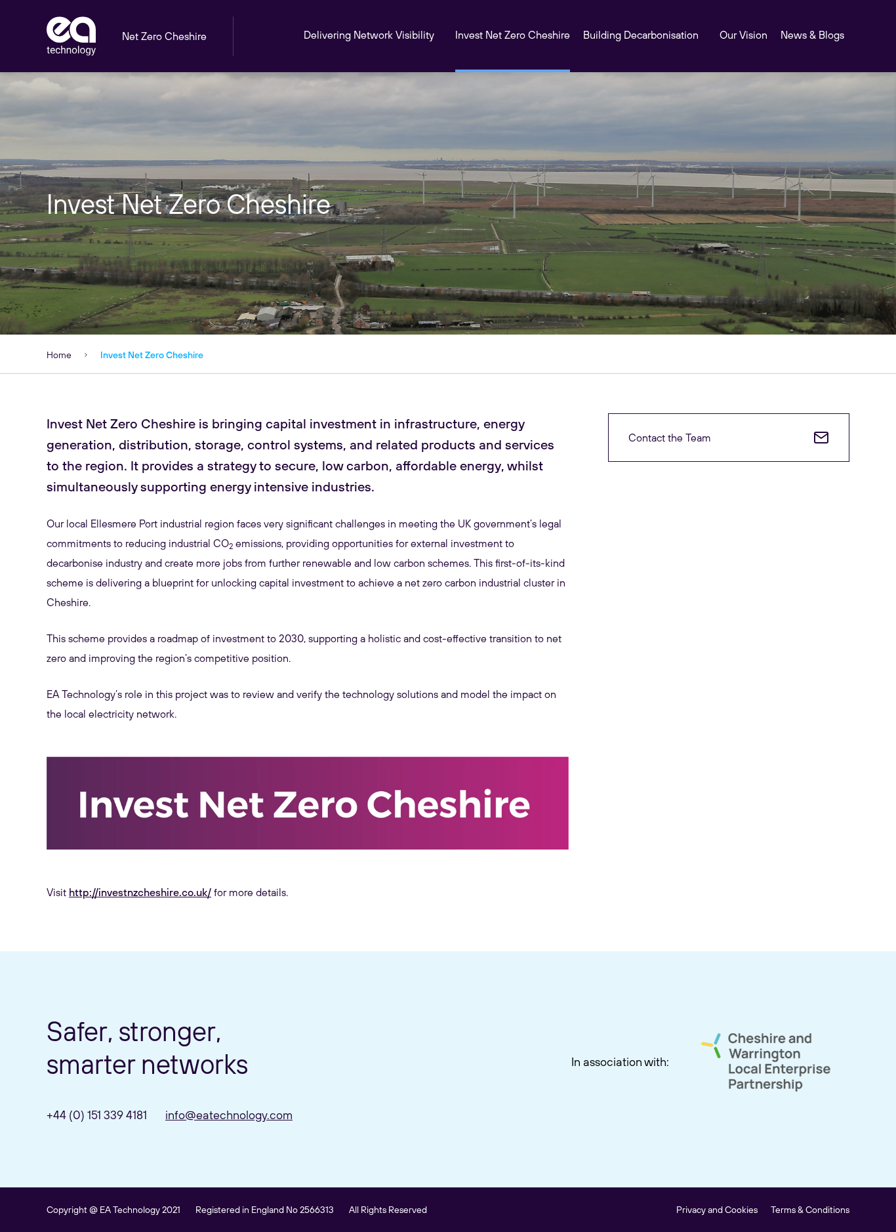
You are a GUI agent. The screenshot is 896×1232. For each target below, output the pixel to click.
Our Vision (743, 35)
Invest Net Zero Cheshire (512, 35)
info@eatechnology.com (229, 1115)
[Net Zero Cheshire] (71, 36)
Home (59, 355)
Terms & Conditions (810, 1209)
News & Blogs (812, 35)
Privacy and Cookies (717, 1209)
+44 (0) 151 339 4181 (97, 1115)
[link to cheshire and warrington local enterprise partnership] (765, 1062)
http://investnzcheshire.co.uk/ (140, 892)
